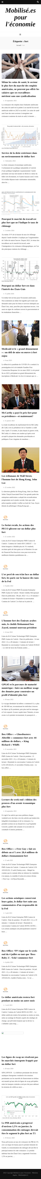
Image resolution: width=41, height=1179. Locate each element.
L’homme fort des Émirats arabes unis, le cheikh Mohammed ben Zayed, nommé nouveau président (19, 624)
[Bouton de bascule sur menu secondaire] (2, 2)
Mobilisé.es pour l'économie (20, 17)
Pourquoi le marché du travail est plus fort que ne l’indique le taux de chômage (20, 222)
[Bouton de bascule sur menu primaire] (20, 34)
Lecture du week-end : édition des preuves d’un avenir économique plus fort (19, 803)
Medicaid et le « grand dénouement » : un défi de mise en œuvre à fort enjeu (20, 352)
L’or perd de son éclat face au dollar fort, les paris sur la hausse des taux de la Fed (20, 578)
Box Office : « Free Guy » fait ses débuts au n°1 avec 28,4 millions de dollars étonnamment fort (20, 852)
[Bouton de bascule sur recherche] (38, 2)
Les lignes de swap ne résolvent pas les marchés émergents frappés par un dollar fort (20, 1060)
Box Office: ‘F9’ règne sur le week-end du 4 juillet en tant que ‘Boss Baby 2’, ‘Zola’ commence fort (20, 954)
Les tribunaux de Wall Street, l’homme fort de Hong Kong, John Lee (19, 479)
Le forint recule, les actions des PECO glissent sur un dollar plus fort (19, 528)
